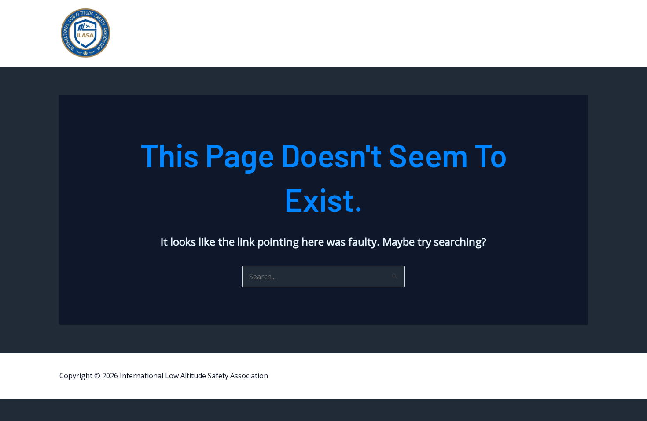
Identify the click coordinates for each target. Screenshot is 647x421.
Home (477, 33)
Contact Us (554, 33)
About (511, 33)
